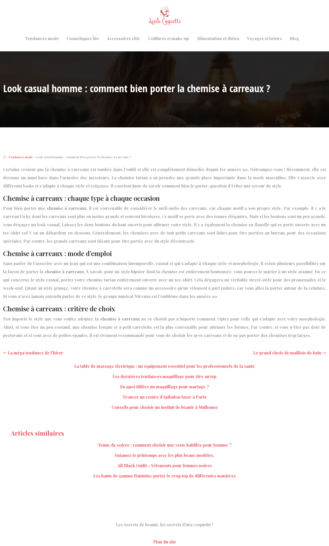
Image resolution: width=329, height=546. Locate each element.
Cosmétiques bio (83, 38)
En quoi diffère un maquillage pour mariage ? (164, 386)
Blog (294, 38)
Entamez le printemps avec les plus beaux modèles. (164, 455)
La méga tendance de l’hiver (35, 352)
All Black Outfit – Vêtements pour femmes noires (164, 465)
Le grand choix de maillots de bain (287, 352)
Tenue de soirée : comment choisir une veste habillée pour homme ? (164, 445)
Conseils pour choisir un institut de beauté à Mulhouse (165, 407)
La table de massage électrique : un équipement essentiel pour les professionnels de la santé (164, 366)
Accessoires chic (123, 38)
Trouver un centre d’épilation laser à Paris (164, 397)
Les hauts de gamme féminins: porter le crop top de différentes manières (164, 475)
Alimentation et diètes (218, 38)
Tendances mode (42, 38)
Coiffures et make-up (168, 38)
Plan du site (164, 541)
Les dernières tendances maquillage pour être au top (164, 376)
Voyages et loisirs (264, 38)
